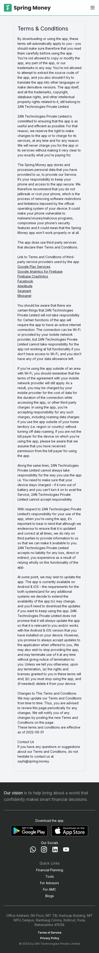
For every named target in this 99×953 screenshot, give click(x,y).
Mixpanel (24, 296)
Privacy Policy (49, 938)
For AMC (49, 889)
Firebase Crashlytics (32, 276)
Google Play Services (33, 267)
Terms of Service (49, 932)
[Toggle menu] (92, 7)
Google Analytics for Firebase (40, 271)
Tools (49, 876)
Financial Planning (49, 870)
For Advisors (49, 883)
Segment (24, 291)
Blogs (49, 896)
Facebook (25, 281)
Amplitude (24, 286)
